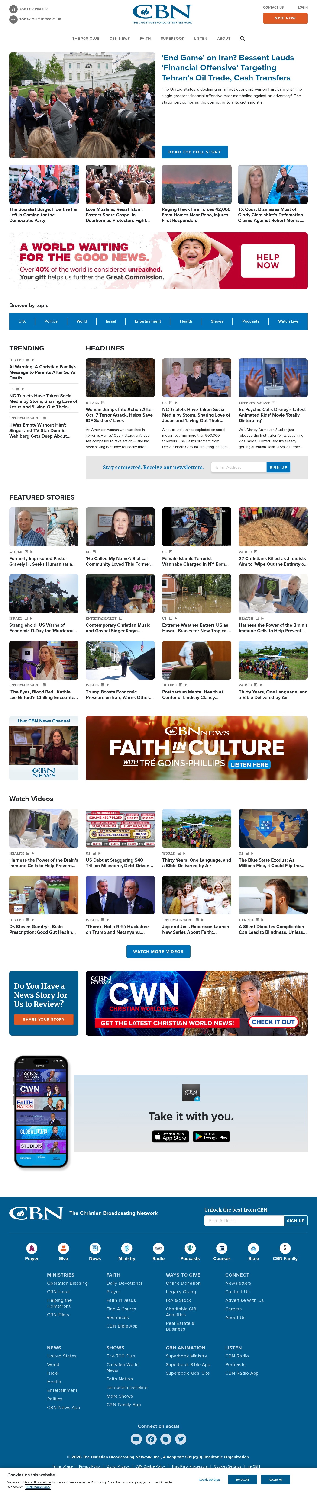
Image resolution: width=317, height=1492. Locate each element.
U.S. (22, 321)
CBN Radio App (242, 1373)
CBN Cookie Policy (150, 1466)
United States (62, 1356)
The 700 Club (86, 38)
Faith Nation (120, 1379)
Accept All (275, 1479)
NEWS (54, 1347)
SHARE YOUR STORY (44, 1019)
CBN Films (58, 1315)
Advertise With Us (244, 1300)
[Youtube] (136, 1439)
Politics (51, 321)
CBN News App (63, 1407)
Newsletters (238, 1283)
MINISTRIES (60, 1274)
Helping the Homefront (59, 1303)
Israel (111, 321)
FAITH (145, 38)
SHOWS (115, 1347)
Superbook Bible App (188, 1364)
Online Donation (183, 1283)
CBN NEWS (120, 38)
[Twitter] (180, 1439)
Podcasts (250, 321)
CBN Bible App (122, 1326)
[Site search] (242, 40)
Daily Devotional (124, 1283)
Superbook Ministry (186, 1356)
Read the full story (194, 152)
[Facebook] (151, 1439)
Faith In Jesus (121, 1300)
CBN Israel (58, 1292)
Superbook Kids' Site (188, 1373)
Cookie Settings (209, 1479)
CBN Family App (124, 1405)
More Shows (120, 1396)
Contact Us (273, 7)
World (82, 321)
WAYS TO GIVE (183, 1274)
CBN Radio (237, 1356)
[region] (158, 1480)
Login (303, 7)
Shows (217, 321)
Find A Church (121, 1309)
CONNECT (237, 1274)
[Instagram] (165, 1439)
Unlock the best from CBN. (236, 1210)
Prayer (113, 1292)
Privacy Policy (90, 1466)
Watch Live (288, 321)
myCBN (254, 1466)
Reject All (242, 1479)
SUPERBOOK (172, 38)
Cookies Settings (228, 1466)
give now (285, 18)
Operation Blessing (67, 1283)
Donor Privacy (118, 1466)
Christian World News (123, 1367)
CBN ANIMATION (186, 1347)
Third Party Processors (189, 1466)
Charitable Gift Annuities (181, 1312)
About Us (235, 1317)
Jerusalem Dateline (127, 1387)
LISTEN (200, 38)
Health (186, 321)
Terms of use (62, 1466)
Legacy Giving (181, 1292)
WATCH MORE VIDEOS (158, 952)
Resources (118, 1317)
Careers (233, 1309)
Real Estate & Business (180, 1326)
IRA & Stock (178, 1300)
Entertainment (148, 321)
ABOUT (224, 38)
